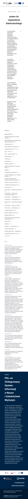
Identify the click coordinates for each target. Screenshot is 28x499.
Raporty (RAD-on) (9, 215)
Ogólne (6, 170)
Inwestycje (7, 161)
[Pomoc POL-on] (7, 3)
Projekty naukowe (9, 210)
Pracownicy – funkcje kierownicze (13, 189)
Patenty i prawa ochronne (11, 182)
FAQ (19, 11)
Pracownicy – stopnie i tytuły (12, 205)
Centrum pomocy (12, 11)
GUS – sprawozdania (10, 154)
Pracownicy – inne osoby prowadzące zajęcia (11, 194)
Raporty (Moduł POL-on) (11, 212)
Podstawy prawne (19, 482)
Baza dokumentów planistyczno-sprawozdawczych (13, 141)
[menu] (23, 3)
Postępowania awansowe (11, 185)
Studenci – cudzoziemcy (11, 226)
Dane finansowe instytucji (11, 146)
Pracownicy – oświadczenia (12, 199)
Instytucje (7, 159)
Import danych (8, 156)
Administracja (8, 134)
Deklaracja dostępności (18, 485)
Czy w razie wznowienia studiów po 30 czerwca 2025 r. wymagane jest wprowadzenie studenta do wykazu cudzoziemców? (14, 337)
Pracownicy (7, 187)
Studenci (7, 224)
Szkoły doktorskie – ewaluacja (12, 231)
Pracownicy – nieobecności (11, 197)
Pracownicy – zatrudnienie (11, 208)
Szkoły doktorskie (9, 228)
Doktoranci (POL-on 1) (10, 149)
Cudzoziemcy (8, 144)
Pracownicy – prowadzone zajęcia (13, 202)
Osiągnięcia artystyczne (11, 172)
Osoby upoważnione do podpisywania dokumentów (11, 179)
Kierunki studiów (9, 163)
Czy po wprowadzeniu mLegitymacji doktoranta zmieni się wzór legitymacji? (14, 353)
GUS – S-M (7, 151)
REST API (7, 221)
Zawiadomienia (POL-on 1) (11, 233)
